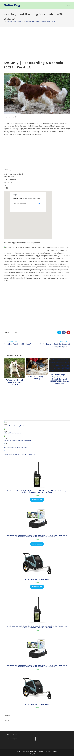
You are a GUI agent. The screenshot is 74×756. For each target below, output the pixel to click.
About (18, 751)
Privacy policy (33, 751)
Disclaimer (25, 751)
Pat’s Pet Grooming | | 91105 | (37, 378)
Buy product (37, 500)
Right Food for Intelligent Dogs (12, 433)
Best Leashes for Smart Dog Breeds (14, 426)
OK (39, 203)
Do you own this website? (19, 203)
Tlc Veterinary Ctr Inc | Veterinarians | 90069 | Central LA (14, 382)
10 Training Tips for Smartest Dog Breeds (15, 447)
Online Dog (12, 5)
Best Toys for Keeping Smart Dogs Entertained (17, 440)
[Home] (4, 22)
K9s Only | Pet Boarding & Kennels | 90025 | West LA (41, 22)
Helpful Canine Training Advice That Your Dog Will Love (19, 454)
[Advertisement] (37, 46)
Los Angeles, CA (11, 117)
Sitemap (41, 751)
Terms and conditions (51, 751)
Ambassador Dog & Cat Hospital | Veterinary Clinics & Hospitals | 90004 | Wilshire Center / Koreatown (59, 379)
